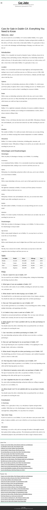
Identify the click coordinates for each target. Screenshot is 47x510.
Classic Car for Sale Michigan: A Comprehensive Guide (14, 464)
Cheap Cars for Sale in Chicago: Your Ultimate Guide (13, 486)
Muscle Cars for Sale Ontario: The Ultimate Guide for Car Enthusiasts (17, 459)
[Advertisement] (23, 15)
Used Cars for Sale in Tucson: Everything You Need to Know (15, 477)
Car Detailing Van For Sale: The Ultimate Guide (12, 446)
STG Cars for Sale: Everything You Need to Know (12, 453)
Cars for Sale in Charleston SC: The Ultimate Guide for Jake (15, 497)
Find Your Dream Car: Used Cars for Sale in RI (12, 495)
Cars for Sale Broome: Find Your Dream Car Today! (13, 469)
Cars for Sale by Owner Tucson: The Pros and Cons (13, 450)
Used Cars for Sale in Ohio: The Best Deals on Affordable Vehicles (16, 494)
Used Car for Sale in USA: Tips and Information (12, 483)
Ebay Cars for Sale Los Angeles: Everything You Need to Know (15, 462)
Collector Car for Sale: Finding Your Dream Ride (12, 448)
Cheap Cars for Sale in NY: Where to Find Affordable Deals (15, 488)
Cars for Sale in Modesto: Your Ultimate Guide (12, 485)
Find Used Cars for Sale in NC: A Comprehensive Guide (14, 490)
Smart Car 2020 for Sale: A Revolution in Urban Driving (14, 455)
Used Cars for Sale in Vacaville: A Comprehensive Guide (14, 481)
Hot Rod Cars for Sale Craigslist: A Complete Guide (13, 460)
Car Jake (23, 2)
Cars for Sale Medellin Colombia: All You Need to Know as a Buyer (16, 468)
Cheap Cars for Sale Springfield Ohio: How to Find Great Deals (15, 466)
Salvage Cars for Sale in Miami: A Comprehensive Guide (14, 492)
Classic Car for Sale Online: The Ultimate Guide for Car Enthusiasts (17, 444)
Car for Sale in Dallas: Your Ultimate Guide (11, 479)
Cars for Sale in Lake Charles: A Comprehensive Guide (13, 499)
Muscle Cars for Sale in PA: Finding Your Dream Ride (13, 501)
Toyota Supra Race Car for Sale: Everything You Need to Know (15, 452)
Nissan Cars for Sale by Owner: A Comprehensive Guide (14, 457)
